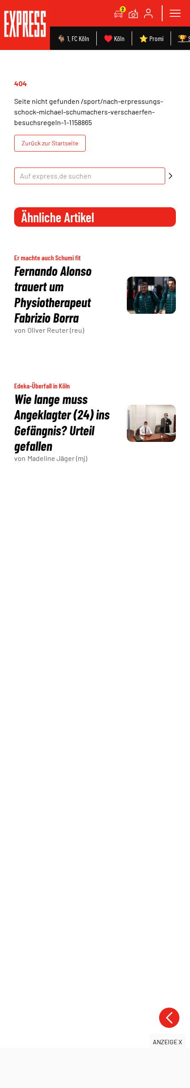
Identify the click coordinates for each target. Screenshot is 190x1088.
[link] (25, 25)
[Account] (148, 13)
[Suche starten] (170, 176)
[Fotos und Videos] (133, 13)
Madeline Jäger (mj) (57, 458)
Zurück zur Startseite (50, 143)
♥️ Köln (114, 38)
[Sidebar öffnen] (175, 13)
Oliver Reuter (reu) (55, 330)
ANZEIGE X (167, 1042)
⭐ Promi (151, 38)
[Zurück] (169, 1018)
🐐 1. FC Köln (73, 38)
